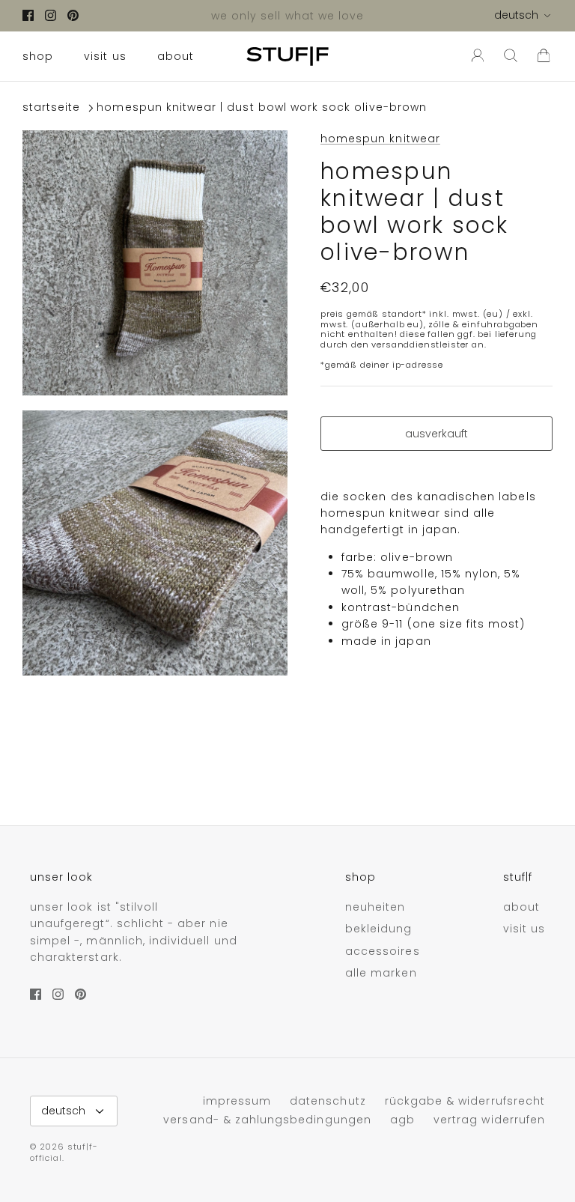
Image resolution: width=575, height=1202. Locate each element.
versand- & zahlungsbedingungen (267, 1119)
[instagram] (50, 15)
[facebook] (28, 15)
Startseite (51, 107)
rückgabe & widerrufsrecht (465, 1100)
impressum (237, 1100)
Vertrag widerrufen (489, 1119)
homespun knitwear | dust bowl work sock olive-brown (262, 107)
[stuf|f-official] (287, 56)
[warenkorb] (544, 56)
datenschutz (328, 1100)
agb (402, 1119)
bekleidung (379, 928)
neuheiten (375, 906)
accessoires (382, 951)
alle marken (381, 972)
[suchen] (511, 56)
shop (37, 56)
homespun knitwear (380, 138)
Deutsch (516, 14)
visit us (105, 56)
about (175, 56)
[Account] (475, 56)
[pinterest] (73, 15)
